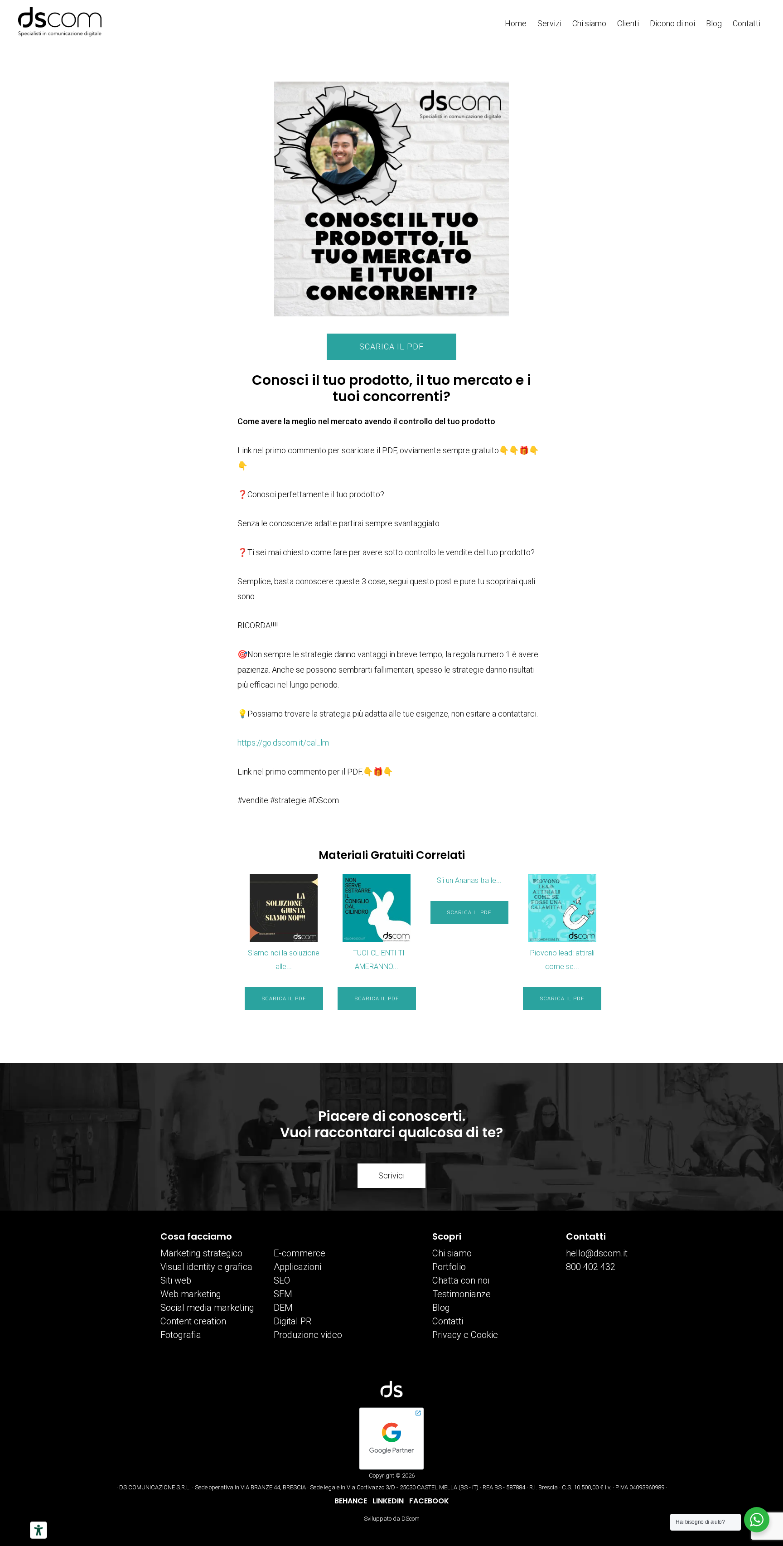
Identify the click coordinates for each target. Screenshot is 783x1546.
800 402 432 (590, 1266)
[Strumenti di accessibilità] (38, 1530)
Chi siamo (452, 1253)
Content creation (193, 1321)
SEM (283, 1294)
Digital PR (292, 1321)
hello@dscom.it (597, 1253)
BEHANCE (350, 1501)
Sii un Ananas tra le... (469, 880)
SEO (282, 1280)
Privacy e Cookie (465, 1334)
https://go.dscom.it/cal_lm (283, 742)
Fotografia (180, 1334)
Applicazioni (297, 1266)
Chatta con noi (460, 1280)
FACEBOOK (429, 1501)
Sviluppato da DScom (392, 1518)
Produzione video (308, 1334)
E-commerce (299, 1253)
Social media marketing (207, 1307)
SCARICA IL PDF (391, 346)
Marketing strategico (201, 1253)
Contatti (447, 1321)
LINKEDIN (388, 1501)
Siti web (175, 1280)
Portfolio (449, 1266)
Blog (441, 1307)
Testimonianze (461, 1294)
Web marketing (190, 1294)
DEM (283, 1307)
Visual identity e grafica (206, 1266)
